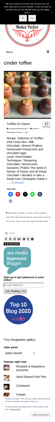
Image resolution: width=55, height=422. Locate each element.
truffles (46, 221)
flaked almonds (20, 217)
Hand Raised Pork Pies (31, 376)
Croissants (23, 385)
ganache (30, 217)
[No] (51, 12)
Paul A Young (20, 221)
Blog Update (11, 132)
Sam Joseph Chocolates (34, 221)
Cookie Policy (15, 409)
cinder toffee (10, 217)
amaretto (21, 213)
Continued (17, 182)
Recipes (19, 132)
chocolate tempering (40, 213)
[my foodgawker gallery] (19, 339)
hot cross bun (10, 221)
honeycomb (47, 217)
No (32, 18)
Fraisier (21, 394)
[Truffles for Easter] (27, 94)
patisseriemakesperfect (19, 128)
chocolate (28, 213)
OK (23, 18)
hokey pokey (37, 217)
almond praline (13, 213)
